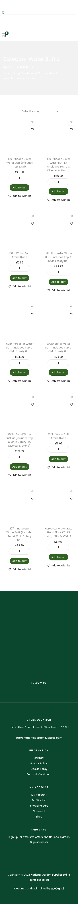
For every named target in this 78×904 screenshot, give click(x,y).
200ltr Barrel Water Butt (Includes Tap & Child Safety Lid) (58, 347)
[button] (32, 129)
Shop (16, 73)
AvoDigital (57, 888)
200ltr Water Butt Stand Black (58, 436)
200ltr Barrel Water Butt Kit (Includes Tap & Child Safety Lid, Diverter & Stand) (19, 440)
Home (6, 73)
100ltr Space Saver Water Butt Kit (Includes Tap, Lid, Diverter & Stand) (58, 164)
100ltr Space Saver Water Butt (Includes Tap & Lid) (19, 162)
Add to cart (19, 187)
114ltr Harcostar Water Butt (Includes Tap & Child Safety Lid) (58, 257)
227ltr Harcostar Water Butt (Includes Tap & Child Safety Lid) (19, 534)
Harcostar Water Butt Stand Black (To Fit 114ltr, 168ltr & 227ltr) (58, 532)
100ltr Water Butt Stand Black (19, 255)
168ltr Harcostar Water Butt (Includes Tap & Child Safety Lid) (19, 347)
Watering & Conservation (39, 73)
